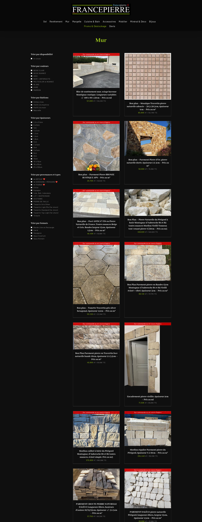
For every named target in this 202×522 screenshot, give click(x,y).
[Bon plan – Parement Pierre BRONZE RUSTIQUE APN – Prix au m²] (96, 123)
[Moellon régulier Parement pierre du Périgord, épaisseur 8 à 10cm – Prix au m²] (147, 413)
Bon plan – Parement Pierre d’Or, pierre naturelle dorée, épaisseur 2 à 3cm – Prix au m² (148, 162)
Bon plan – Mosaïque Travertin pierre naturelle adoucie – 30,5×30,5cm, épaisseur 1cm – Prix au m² (148, 106)
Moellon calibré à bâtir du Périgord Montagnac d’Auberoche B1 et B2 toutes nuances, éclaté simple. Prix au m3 (96, 454)
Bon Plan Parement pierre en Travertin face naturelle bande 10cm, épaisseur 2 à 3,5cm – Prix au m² (96, 356)
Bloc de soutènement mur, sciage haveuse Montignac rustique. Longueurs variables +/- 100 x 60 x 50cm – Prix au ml (96, 94)
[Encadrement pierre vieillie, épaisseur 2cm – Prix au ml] (142, 324)
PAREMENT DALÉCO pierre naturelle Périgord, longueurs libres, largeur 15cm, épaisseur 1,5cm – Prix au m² (148, 515)
